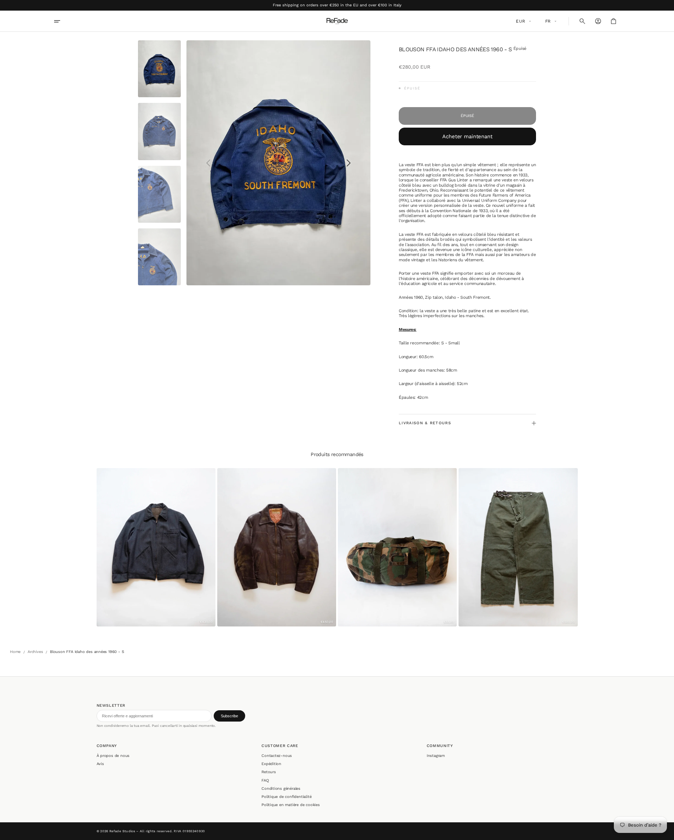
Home (15, 651)
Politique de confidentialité (286, 796)
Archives (35, 651)
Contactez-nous (276, 755)
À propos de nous (113, 755)
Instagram (436, 755)
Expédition (271, 764)
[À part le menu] (62, 21)
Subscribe (229, 716)
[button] (582, 21)
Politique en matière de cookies (290, 805)
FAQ (265, 780)
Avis (100, 764)
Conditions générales (280, 788)
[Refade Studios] (337, 21)
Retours (268, 772)
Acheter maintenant (467, 136)
